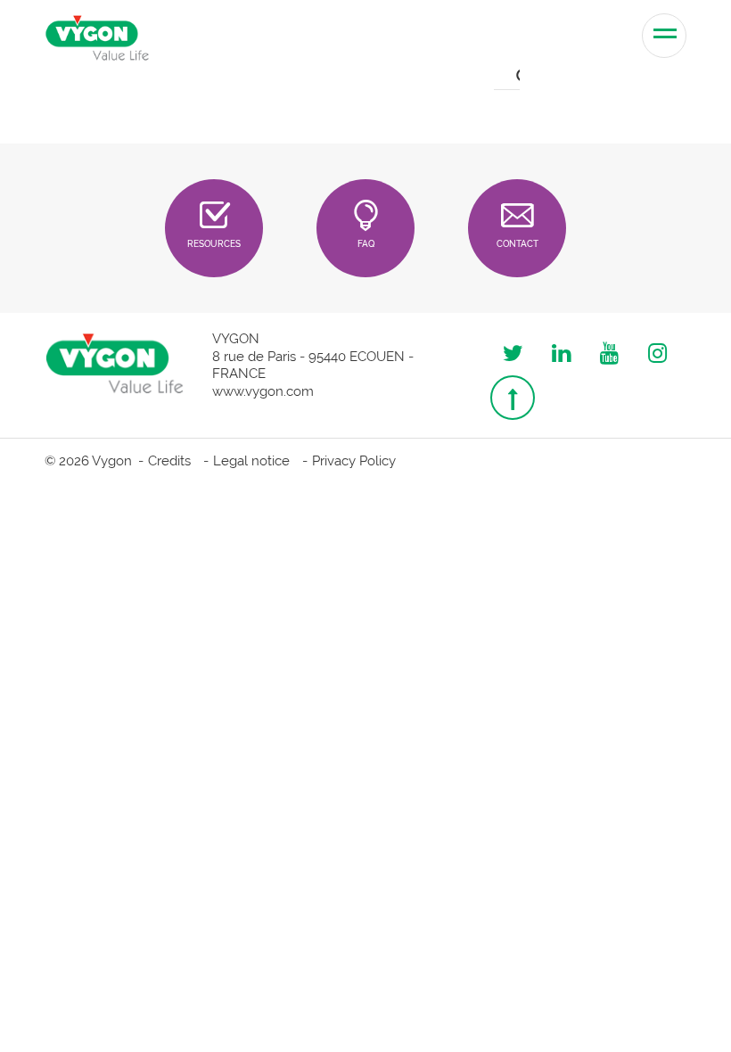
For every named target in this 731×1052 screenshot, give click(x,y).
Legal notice (251, 461)
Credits (169, 461)
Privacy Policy (354, 461)
